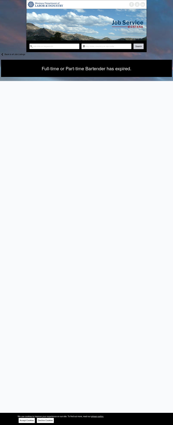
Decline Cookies (45, 420)
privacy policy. (97, 416)
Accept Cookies (27, 420)
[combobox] (54, 46)
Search (138, 46)
